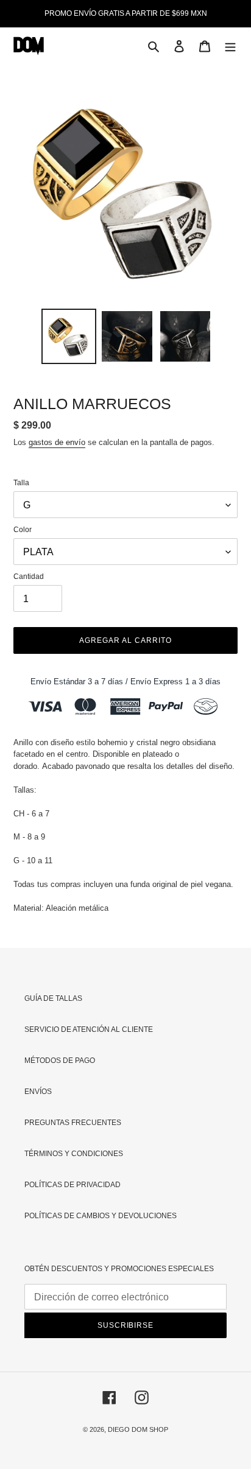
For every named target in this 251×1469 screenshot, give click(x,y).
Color (22, 529)
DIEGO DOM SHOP (138, 1429)
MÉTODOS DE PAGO (59, 1060)
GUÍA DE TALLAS (53, 998)
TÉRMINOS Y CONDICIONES (73, 1153)
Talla (21, 483)
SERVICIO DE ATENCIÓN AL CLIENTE (88, 1029)
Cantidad (28, 576)
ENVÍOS (38, 1091)
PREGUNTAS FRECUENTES (72, 1122)
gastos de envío (57, 442)
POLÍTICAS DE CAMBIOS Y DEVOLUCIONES (100, 1215)
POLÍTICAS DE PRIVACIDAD (72, 1184)
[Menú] (230, 45)
